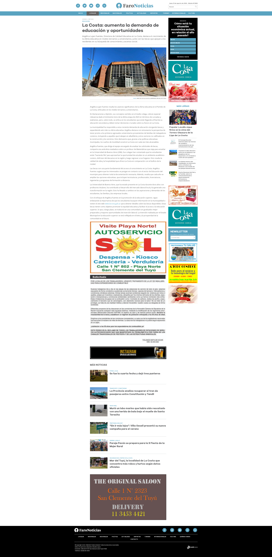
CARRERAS (153, 98)
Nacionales (117, 13)
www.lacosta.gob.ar (113, 203)
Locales (92, 13)
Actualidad (141, 13)
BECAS (158, 98)
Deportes (153, 13)
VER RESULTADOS (183, 56)
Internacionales (178, 13)
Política (129, 13)
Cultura (191, 13)
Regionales (105, 13)
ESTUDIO (163, 98)
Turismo (166, 13)
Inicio (80, 13)
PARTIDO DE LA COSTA (143, 98)
